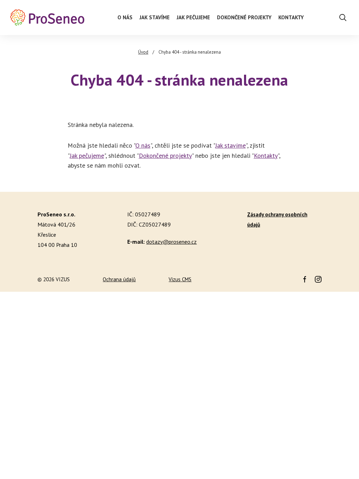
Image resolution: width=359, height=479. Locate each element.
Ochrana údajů (119, 279)
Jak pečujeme (87, 155)
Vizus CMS (180, 279)
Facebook (304, 279)
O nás (142, 145)
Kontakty (266, 155)
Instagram (318, 279)
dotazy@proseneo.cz (171, 241)
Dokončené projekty (165, 155)
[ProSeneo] (47, 17)
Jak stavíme (230, 145)
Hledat (342, 17)
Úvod (143, 52)
